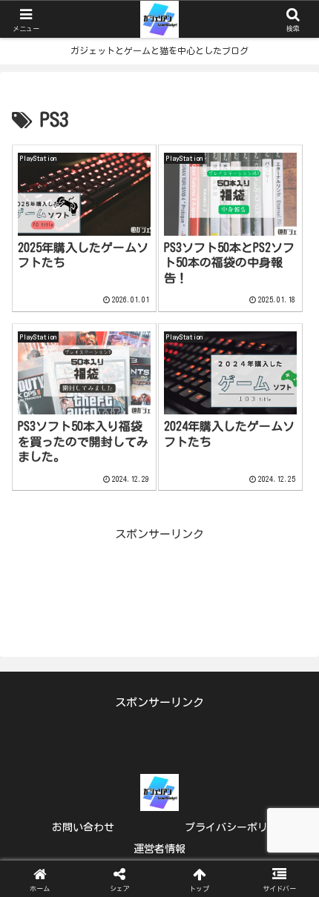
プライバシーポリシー (237, 827)
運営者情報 (159, 849)
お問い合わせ (83, 827)
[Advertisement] (159, 578)
